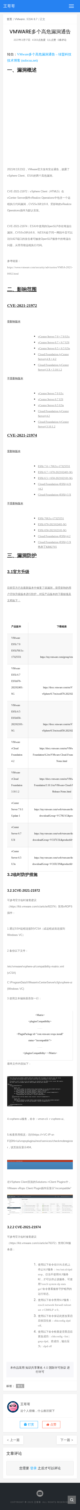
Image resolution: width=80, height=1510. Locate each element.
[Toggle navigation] (71, 6)
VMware (20, 19)
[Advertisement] (40, 123)
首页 (9, 19)
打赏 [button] (30, 1424)
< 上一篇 (13, 1440)
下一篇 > (66, 1440)
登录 (33, 1468)
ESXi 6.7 (32, 19)
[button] (51, 1424)
